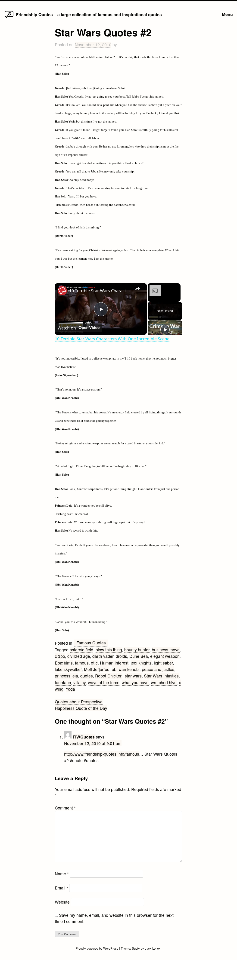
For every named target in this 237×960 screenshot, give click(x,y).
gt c (94, 663)
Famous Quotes (91, 643)
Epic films (64, 663)
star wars (133, 676)
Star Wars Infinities (161, 676)
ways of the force (103, 682)
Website (62, 902)
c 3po (60, 656)
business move (166, 649)
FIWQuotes (84, 737)
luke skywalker (68, 669)
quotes (86, 676)
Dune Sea (138, 656)
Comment (65, 808)
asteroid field (81, 649)
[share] (137, 289)
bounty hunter (137, 649)
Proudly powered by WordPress (97, 948)
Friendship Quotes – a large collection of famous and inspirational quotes (89, 14)
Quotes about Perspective (79, 702)
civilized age (78, 656)
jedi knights (141, 663)
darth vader (102, 656)
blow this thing (109, 649)
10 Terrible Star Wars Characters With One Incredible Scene (100, 290)
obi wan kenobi (126, 669)
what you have (135, 682)
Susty (136, 948)
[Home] (9, 18)
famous (82, 663)
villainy (79, 682)
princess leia (66, 676)
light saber (163, 663)
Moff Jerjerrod (96, 669)
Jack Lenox (152, 948)
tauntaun (63, 682)
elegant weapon (165, 656)
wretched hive (164, 682)
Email (61, 888)
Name (62, 874)
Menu (227, 14)
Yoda (70, 689)
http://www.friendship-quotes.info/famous (101, 754)
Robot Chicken (108, 676)
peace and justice (158, 669)
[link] (62, 290)
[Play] (165, 329)
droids (121, 656)
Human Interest (114, 663)
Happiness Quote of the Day (81, 708)
